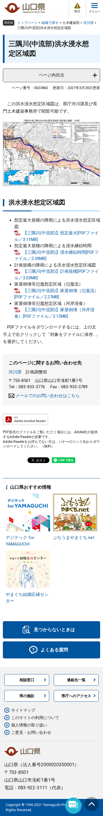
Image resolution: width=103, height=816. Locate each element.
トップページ (27, 23)
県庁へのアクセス (76, 696)
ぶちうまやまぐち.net (73, 537)
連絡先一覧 (76, 680)
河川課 (88, 23)
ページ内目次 (51, 75)
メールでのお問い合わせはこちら (47, 395)
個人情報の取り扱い (29, 725)
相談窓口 (26, 680)
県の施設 (26, 696)
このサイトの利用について (35, 717)
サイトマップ (23, 710)
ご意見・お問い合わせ (31, 732)
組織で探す (50, 23)
